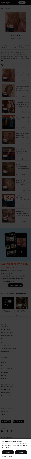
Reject (8, 452)
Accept (21, 452)
